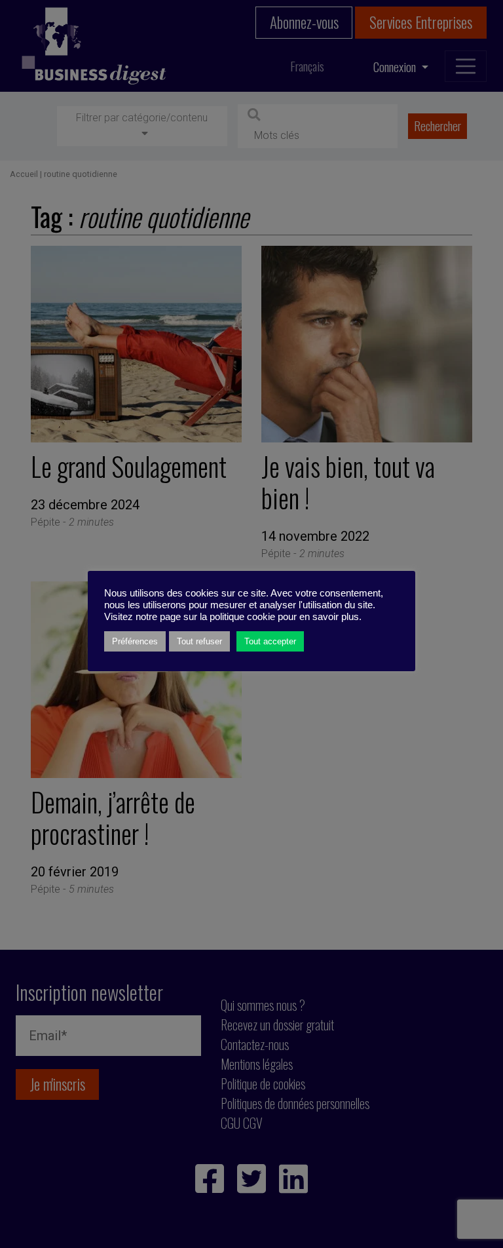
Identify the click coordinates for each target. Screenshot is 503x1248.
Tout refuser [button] (199, 641)
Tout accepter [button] (270, 641)
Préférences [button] (135, 641)
